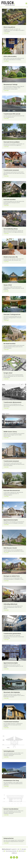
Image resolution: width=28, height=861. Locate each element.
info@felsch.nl (14, 853)
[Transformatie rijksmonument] (14, 392)
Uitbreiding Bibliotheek (10, 604)
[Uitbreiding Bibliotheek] (14, 594)
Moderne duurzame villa (11, 257)
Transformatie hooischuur (11, 721)
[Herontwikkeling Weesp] (14, 218)
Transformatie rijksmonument (12, 402)
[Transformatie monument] (14, 160)
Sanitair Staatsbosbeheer (11, 809)
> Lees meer (6, 33)
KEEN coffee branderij (10, 56)
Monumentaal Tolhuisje (10, 84)
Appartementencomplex (11, 520)
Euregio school (8, 373)
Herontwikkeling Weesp (11, 229)
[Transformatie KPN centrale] (14, 104)
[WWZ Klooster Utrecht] (14, 538)
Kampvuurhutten (9, 838)
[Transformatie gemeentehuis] (14, 623)
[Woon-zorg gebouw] (14, 17)
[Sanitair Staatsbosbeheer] (14, 799)
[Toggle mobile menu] (26, 4)
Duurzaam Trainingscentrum (12, 314)
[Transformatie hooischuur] (14, 711)
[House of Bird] (14, 275)
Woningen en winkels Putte (12, 576)
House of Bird (8, 285)
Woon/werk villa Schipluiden (12, 692)
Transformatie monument (11, 170)
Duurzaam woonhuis (9, 199)
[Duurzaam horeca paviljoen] (14, 132)
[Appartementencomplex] (14, 510)
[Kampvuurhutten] (14, 828)
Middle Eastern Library (10, 431)
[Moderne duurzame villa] (14, 247)
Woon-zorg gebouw (9, 27)
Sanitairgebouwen (9, 751)
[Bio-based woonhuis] (14, 333)
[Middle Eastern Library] (14, 421)
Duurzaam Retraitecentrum (12, 490)
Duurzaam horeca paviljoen (12, 142)
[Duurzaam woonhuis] (14, 189)
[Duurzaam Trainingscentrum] (14, 304)
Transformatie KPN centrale (12, 114)
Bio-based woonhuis (9, 343)
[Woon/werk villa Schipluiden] (14, 682)
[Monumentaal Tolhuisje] (14, 74)
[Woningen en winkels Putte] (14, 566)
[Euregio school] (14, 363)
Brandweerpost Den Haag (11, 780)
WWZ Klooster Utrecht (10, 548)
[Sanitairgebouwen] (14, 741)
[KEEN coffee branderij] (14, 46)
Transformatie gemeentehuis (12, 633)
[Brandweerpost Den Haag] (14, 770)
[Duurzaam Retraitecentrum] (14, 480)
